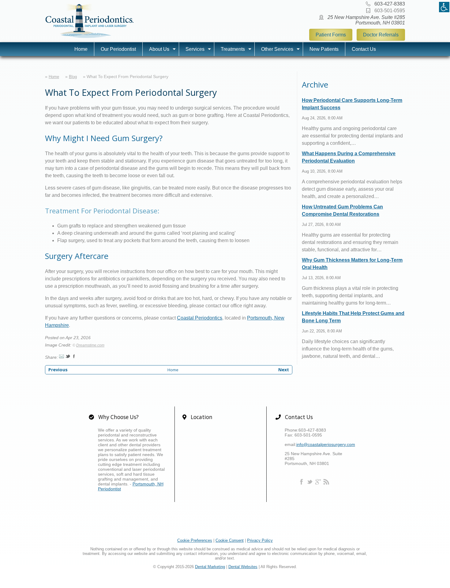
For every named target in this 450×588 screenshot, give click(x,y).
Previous (58, 370)
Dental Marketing (210, 566)
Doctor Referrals (381, 34)
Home (81, 49)
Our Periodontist (118, 49)
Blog (73, 76)
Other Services (277, 49)
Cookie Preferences (194, 540)
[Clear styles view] (444, 7)
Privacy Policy (260, 540)
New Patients (324, 49)
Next (283, 370)
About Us (159, 49)
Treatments (233, 49)
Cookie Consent (230, 540)
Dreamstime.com (90, 345)
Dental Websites (242, 566)
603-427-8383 (389, 3)
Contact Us (364, 49)
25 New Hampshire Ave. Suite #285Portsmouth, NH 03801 (366, 20)
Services (195, 49)
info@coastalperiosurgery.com (325, 444)
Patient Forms (331, 34)
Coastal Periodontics (199, 317)
